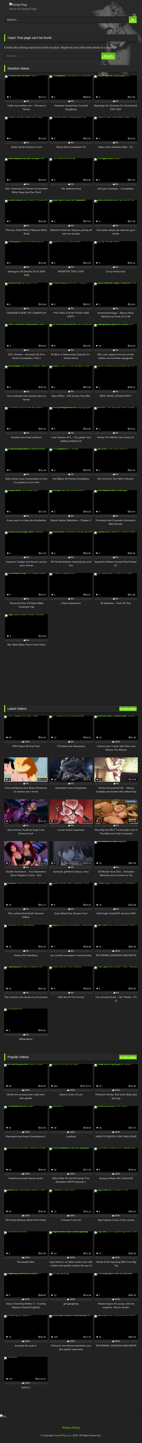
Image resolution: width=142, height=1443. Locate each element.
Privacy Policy (71, 1427)
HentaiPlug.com (63, 1435)
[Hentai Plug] (71, 5)
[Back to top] (131, 1432)
